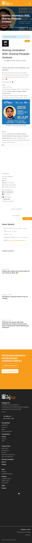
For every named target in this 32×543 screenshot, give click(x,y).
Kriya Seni (4, 452)
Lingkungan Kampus (6, 478)
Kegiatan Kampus (5, 480)
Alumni (4, 464)
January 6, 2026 (5, 269)
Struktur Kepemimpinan (7, 431)
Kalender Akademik (8, 459)
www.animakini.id (8, 192)
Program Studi (6, 446)
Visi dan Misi (4, 427)
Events (10, 25)
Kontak (4, 488)
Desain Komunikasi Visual (7, 456)
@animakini (7, 199)
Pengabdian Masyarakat (7, 473)
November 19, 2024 (6, 294)
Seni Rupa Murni (5, 450)
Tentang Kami (6, 423)
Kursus (4, 462)
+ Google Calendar (16, 209)
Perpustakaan (6, 434)
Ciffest (3, 441)
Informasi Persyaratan (10, 365)
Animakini (4, 438)
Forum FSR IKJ (5, 483)
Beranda (4, 25)
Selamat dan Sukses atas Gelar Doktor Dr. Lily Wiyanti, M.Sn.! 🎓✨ (16, 272)
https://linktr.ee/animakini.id (17, 240)
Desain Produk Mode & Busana (8, 454)
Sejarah (3, 429)
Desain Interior (5, 448)
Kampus (4, 476)
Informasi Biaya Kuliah (10, 371)
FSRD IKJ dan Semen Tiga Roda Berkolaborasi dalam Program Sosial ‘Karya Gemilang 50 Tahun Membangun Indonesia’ (15, 324)
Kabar (3, 485)
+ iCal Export (16, 215)
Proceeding (4, 471)
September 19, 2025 (6, 320)
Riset (3, 469)
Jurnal (4, 436)
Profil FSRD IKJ (5, 425)
